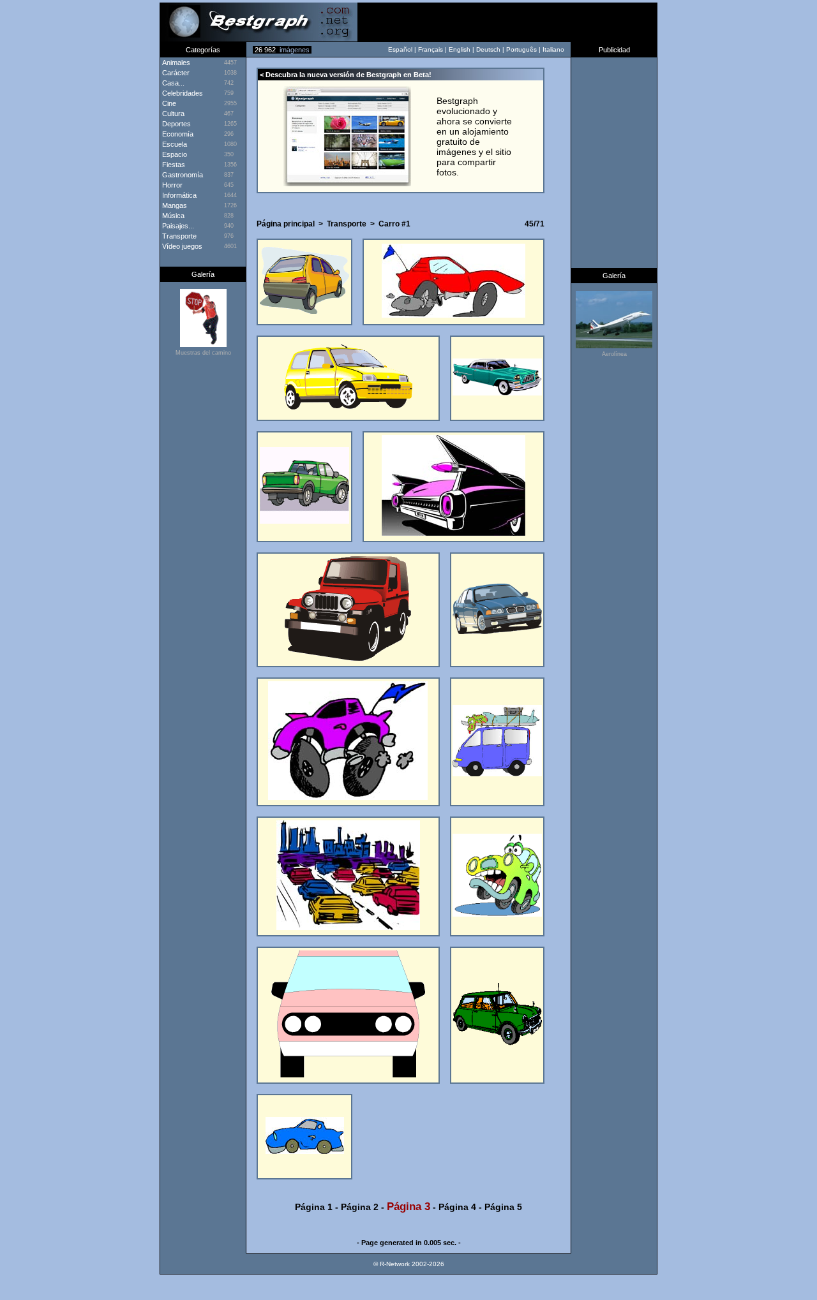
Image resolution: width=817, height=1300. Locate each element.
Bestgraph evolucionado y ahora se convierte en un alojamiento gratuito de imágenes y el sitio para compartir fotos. (474, 136)
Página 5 (503, 1207)
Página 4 (457, 1207)
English (459, 49)
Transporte (178, 236)
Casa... (172, 83)
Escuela (173, 144)
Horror (171, 185)
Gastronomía (181, 175)
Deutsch (488, 49)
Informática (178, 195)
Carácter (175, 73)
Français (430, 49)
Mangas (173, 205)
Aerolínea (614, 354)
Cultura (172, 113)
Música (172, 215)
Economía (176, 134)
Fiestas (172, 164)
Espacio (173, 154)
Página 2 (360, 1207)
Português (521, 49)
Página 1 (314, 1207)
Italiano (553, 49)
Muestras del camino (203, 353)
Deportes (175, 124)
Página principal (286, 223)
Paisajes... (177, 226)
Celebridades (181, 93)
